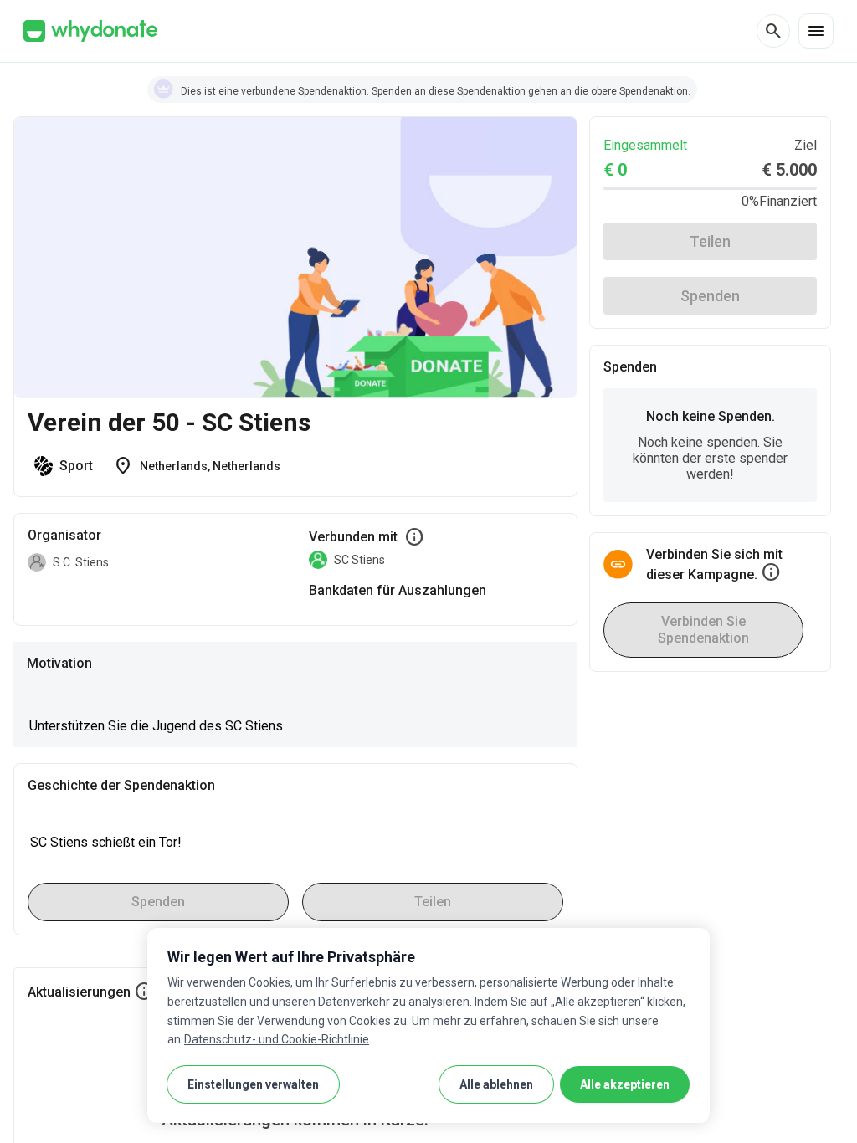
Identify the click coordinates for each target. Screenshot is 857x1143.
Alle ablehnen (496, 1084)
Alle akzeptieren (625, 1084)
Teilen (710, 241)
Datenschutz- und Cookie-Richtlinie (276, 1039)
